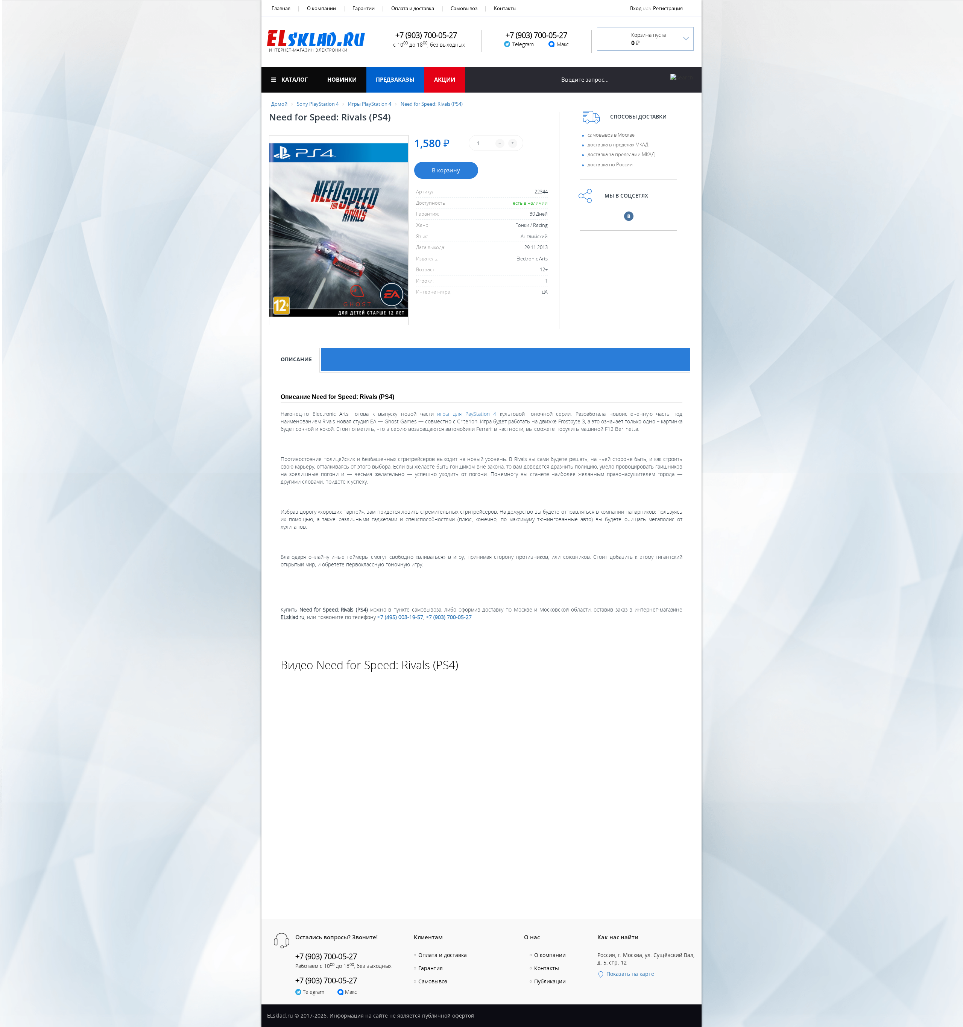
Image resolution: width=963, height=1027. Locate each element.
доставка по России (610, 164)
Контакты (505, 8)
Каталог (294, 79)
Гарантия (430, 968)
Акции (444, 79)
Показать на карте (629, 973)
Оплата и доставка (412, 8)
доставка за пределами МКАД (621, 154)
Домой (279, 103)
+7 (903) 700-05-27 (449, 617)
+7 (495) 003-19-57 (400, 617)
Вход (635, 8)
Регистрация (668, 8)
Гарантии (363, 8)
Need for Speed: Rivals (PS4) (432, 103)
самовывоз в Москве (611, 134)
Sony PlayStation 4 (318, 103)
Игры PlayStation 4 (369, 103)
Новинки (342, 79)
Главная (281, 8)
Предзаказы (395, 79)
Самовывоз (464, 8)
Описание (296, 359)
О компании (321, 8)
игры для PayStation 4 (466, 413)
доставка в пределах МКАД (618, 144)
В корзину (446, 170)
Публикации (550, 981)
